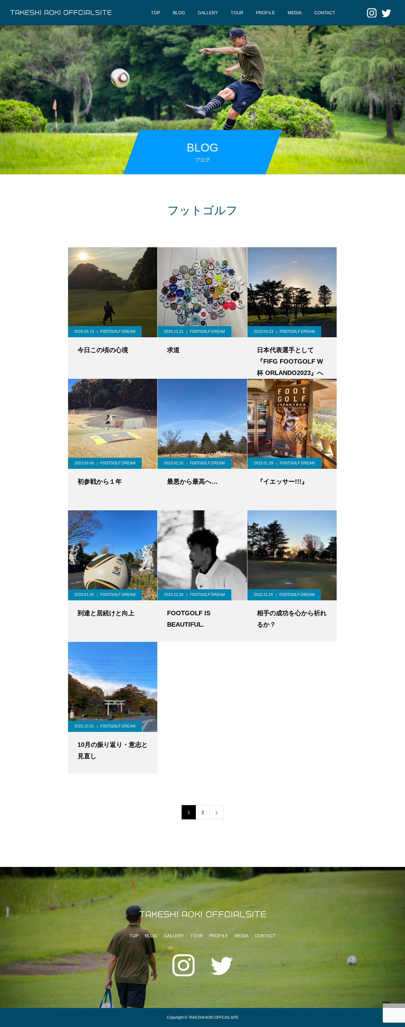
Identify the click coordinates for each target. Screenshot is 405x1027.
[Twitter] (386, 12)
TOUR (237, 12)
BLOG (179, 12)
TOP (155, 12)
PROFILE (265, 12)
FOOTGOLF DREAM (117, 331)
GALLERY (208, 12)
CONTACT (324, 12)
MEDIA (295, 12)
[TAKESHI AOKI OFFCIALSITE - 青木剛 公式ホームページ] (61, 12)
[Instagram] (372, 12)
